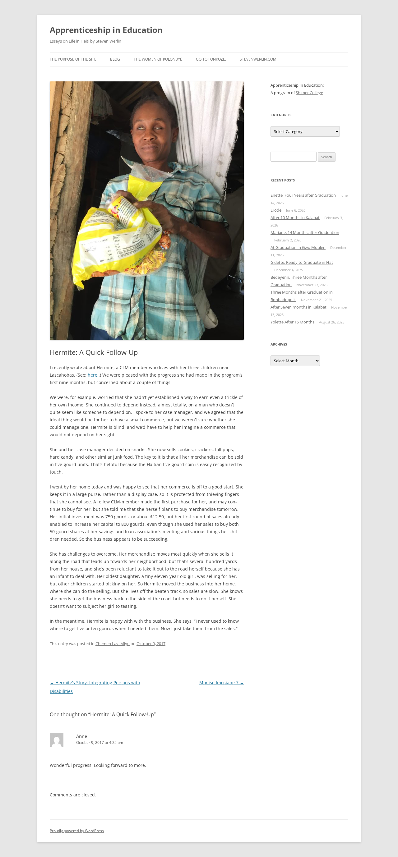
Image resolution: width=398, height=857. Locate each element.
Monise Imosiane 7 (221, 682)
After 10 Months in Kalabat (295, 217)
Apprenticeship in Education (106, 29)
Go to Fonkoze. (211, 59)
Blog (115, 59)
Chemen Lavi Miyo (112, 643)
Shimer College (309, 92)
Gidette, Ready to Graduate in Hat (302, 262)
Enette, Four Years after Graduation (303, 195)
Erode (276, 210)
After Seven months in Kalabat (298, 307)
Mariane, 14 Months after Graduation (305, 232)
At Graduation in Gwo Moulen (298, 247)
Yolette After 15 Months (292, 322)
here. (93, 375)
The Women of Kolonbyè (158, 59)
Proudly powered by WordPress (77, 830)
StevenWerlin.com (258, 59)
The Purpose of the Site (73, 59)
